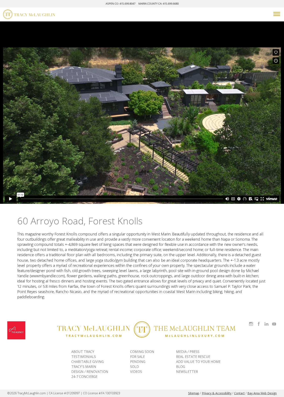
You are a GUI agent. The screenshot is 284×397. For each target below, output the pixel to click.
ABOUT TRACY (82, 351)
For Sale (137, 356)
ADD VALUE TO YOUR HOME (198, 361)
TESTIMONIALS (83, 356)
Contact (239, 393)
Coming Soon (142, 351)
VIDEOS (136, 371)
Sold (134, 366)
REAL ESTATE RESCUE (193, 356)
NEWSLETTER (187, 371)
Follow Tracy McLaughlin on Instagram (251, 321)
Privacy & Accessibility (216, 393)
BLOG (180, 366)
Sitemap (193, 393)
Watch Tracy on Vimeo (274, 321)
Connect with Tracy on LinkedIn (266, 321)
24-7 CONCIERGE (84, 376)
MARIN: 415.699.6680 (158, 3)
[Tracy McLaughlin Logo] (29, 15)
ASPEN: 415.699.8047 (120, 3)
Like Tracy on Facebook (259, 321)
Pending (137, 361)
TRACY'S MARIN (83, 366)
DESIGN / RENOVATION (89, 371)
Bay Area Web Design (262, 393)
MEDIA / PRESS (187, 351)
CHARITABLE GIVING (87, 361)
